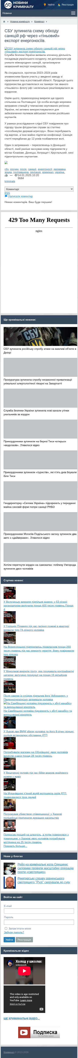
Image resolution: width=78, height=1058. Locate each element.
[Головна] (4, 22)
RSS (7, 193)
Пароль (8, 917)
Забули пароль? (14, 932)
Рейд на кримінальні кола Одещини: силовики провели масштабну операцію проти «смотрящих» (46, 868)
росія (23, 169)
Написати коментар (20, 196)
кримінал (47, 172)
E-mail (8, 905)
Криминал (9, 1052)
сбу (7, 169)
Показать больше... (15, 845)
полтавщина (21, 172)
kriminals (10, 181)
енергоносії (45, 169)
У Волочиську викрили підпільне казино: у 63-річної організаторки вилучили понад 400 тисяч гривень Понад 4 (38, 605)
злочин (14, 169)
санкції (32, 169)
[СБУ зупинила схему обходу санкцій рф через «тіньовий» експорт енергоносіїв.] (39, 50)
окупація (35, 172)
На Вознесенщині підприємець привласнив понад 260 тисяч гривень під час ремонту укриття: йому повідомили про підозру (39, 650)
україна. (60, 172)
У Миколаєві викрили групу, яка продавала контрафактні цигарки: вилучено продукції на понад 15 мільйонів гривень (39, 675)
